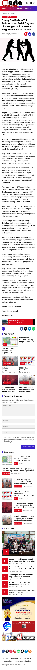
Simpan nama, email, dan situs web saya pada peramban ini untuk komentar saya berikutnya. (19, 439)
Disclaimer (28, 658)
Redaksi (5, 658)
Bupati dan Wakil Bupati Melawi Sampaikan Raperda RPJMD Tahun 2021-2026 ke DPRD (22, 560)
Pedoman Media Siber (23, 661)
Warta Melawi (12, 17)
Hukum (4, 17)
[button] (27, 3)
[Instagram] (11, 651)
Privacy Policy (7, 661)
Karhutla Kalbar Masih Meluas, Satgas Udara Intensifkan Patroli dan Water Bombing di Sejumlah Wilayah (9, 351)
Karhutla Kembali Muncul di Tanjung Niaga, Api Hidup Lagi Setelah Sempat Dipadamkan (27, 340)
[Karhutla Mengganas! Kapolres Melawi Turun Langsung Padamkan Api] (10, 361)
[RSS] (30, 651)
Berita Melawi (7, 363)
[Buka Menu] (30, 3)
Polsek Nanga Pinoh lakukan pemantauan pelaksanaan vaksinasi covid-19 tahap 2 (19, 583)
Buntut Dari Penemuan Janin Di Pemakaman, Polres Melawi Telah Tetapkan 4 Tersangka (21, 568)
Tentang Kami (15, 658)
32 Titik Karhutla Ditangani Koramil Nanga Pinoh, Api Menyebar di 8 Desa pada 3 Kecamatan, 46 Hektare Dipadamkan (9, 389)
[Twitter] (25, 329)
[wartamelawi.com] (12, 3)
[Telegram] (29, 329)
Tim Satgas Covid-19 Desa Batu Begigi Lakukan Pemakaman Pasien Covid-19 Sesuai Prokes (21, 576)
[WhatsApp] (33, 329)
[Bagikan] (33, 34)
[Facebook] (21, 329)
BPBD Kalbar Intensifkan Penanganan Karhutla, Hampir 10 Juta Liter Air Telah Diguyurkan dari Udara (26, 370)
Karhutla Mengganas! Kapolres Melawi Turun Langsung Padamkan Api (8, 370)
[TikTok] (22, 651)
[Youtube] (14, 651)
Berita (4, 344)
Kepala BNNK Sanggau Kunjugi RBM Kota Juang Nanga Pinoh (22, 591)
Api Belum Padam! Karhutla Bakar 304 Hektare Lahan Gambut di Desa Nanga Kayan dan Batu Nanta (26, 389)
